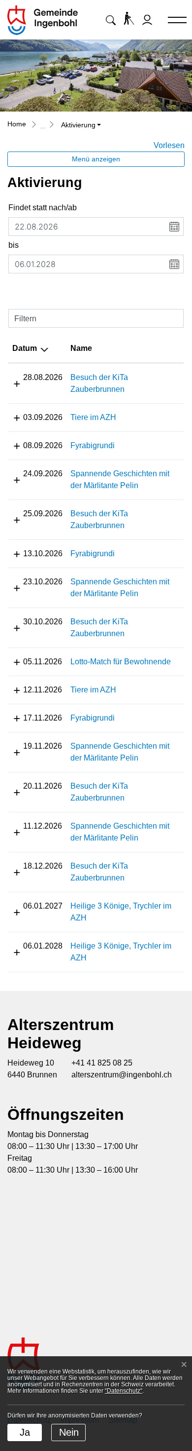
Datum (24, 348)
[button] (110, 20)
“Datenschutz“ (123, 1390)
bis (13, 245)
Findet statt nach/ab (42, 207)
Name (81, 348)
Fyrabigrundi (92, 445)
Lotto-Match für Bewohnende (120, 661)
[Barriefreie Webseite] (129, 18)
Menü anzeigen (96, 159)
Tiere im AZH (93, 417)
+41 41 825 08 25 (101, 1063)
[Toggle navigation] (173, 20)
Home (16, 124)
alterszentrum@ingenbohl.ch (121, 1074)
